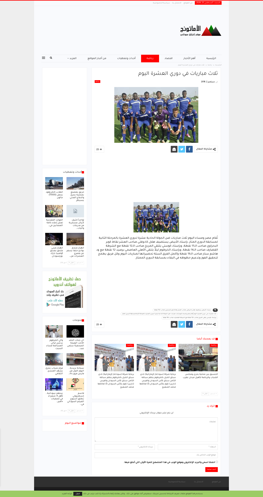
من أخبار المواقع (97, 58)
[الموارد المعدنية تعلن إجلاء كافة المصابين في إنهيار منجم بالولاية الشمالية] (54, 211)
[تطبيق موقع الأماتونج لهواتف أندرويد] (64, 292)
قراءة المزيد (67, 494)
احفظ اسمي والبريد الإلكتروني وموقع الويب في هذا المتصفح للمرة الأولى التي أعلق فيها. (169, 462)
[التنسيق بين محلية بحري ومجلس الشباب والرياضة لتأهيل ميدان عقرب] (198, 357)
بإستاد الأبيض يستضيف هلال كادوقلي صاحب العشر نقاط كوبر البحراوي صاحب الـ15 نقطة (182, 310)
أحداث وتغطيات (126, 58)
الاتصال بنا (176, 3)
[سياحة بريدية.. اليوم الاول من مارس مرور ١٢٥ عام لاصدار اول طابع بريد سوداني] (75, 359)
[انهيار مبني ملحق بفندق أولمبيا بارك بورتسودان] (54, 239)
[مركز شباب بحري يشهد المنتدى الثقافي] (54, 359)
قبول (78, 494)
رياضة (150, 58)
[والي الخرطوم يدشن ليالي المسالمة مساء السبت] (54, 331)
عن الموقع (188, 3)
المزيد (73, 58)
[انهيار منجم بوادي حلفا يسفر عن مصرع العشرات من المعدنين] (75, 239)
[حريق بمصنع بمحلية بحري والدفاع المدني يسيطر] (75, 183)
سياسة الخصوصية (161, 3)
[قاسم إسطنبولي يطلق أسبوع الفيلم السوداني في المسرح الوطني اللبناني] (75, 384)
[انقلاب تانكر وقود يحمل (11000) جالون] (54, 183)
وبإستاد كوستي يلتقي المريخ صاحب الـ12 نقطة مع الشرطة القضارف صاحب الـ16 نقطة (189, 318)
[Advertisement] (101, 30)
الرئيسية (211, 58)
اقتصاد (169, 58)
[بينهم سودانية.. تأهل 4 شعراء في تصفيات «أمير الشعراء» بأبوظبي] (54, 384)
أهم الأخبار (189, 58)
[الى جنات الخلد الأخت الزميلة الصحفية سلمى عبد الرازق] (75, 331)
